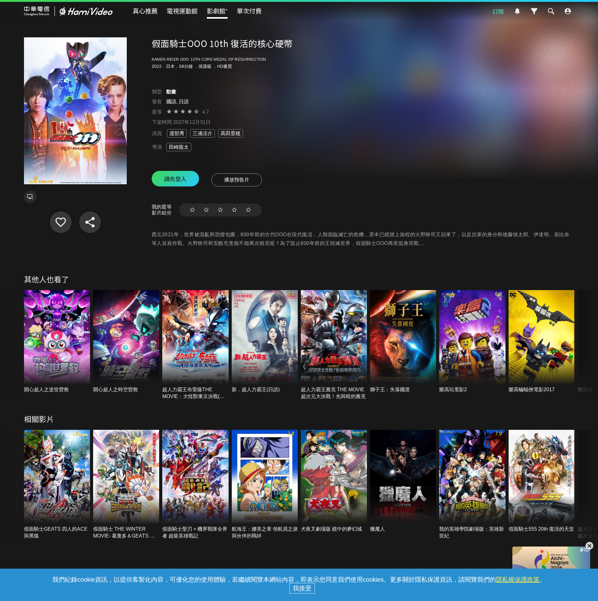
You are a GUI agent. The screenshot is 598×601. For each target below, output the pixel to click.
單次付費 (249, 10)
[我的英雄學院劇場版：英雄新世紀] (472, 485)
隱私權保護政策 (517, 579)
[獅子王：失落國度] (403, 341)
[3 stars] (220, 210)
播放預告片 (236, 179)
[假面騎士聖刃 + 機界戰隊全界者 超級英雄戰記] (195, 485)
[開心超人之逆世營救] (57, 341)
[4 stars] (234, 210)
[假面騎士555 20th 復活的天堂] (542, 481)
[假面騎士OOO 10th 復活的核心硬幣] (61, 222)
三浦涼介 (202, 133)
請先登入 (175, 179)
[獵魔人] (403, 481)
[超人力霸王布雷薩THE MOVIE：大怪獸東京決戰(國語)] (195, 345)
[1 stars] (192, 210)
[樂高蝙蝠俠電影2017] (542, 341)
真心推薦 (145, 10)
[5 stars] (248, 210)
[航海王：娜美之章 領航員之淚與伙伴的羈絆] (265, 485)
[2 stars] (206, 210)
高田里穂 (230, 133)
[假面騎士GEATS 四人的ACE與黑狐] (57, 485)
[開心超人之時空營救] (126, 341)
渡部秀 (176, 133)
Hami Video (68, 11)
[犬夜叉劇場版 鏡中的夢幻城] (334, 481)
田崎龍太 (179, 147)
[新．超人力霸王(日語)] (265, 341)
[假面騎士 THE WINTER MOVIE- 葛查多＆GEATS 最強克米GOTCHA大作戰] (126, 485)
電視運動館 (182, 10)
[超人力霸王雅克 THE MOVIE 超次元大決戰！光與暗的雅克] (334, 345)
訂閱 (498, 11)
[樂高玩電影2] (472, 341)
